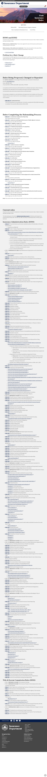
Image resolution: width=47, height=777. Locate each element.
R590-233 (7, 187)
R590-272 (7, 116)
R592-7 (7, 688)
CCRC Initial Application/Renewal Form (16, 633)
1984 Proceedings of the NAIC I (15, 286)
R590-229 (7, 527)
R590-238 (7, 144)
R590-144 (7, 339)
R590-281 (7, 649)
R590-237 (7, 549)
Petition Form (8, 62)
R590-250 (7, 581)
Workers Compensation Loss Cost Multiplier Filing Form (20, 502)
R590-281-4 (8, 123)
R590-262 (7, 601)
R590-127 (7, 318)
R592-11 (7, 194)
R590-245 (7, 567)
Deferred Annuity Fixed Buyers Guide (16, 530)
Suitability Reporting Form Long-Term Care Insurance (19, 385)
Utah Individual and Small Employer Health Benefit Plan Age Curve (22, 642)
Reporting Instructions (13, 656)
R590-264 (7, 605)
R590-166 (7, 415)
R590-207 (7, 459)
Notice (10, 618)
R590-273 (7, 629)
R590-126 (7, 184)
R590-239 (7, 552)
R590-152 (7, 397)
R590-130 (7, 326)
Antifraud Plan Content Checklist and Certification (19, 484)
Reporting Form (12, 654)
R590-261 (7, 171)
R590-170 (7, 420)
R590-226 (7, 506)
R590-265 (7, 606)
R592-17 (7, 712)
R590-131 (7, 328)
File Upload (26, 741)
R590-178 (7, 428)
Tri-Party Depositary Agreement (15, 298)
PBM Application (12, 652)
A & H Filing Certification (13, 478)
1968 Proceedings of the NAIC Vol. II (16, 268)
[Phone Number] (19, 720)
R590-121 (7, 311)
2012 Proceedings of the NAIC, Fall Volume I (17, 288)
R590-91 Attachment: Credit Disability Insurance (18, 267)
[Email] (16, 720)
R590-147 (7, 365)
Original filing (11, 143)
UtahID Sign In (24, 6)
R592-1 (7, 154)
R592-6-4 (7, 126)
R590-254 (7, 588)
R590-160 (7, 407)
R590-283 (7, 659)
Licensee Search (27, 735)
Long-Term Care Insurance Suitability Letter (17, 375)
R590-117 (7, 308)
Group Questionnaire (13, 509)
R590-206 (7, 456)
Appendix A (10, 486)
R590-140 (7, 334)
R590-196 (7, 446)
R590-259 (7, 591)
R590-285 (7, 133)
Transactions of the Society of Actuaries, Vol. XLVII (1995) (20, 290)
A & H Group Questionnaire (14, 479)
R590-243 (7, 562)
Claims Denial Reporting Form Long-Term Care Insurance (20, 369)
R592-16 (7, 710)
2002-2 (10, 270)
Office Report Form (12, 698)
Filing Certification (12, 507)
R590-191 (7, 438)
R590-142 (7, 336)
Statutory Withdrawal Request (15, 301)
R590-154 (7, 398)
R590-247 (7, 572)
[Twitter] (11, 720)
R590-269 (7, 621)
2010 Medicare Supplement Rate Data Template (18, 364)
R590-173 (7, 423)
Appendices (11, 273)
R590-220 (7, 473)
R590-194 (7, 441)
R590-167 (7, 417)
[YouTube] (14, 720)
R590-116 (7, 306)
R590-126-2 (8, 130)
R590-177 (7, 426)
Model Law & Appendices (13, 458)
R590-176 (7, 425)
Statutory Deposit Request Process (15, 296)
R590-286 (7, 191)
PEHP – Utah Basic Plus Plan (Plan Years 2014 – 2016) (19, 609)
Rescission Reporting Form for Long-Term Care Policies (20, 384)
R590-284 (7, 664)
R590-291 (7, 677)
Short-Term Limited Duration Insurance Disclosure (19, 669)
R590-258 (7, 590)
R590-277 (7, 179)
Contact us (27, 731)
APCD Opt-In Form (12, 603)
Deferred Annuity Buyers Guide (14, 529)
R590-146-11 (8, 164)
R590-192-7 (8, 158)
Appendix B (10, 488)
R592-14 (7, 703)
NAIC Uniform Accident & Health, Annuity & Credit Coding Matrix (21, 481)
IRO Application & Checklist (14, 600)
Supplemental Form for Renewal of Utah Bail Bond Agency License (22, 435)
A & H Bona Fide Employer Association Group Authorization (20, 474)
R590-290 (7, 168)
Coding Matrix (11, 512)
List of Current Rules (9, 52)
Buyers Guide (11, 255)
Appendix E (10, 492)
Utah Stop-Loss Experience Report (15, 619)
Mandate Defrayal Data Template (15, 662)
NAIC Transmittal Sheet (13, 499)
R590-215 (7, 466)
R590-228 (7, 522)
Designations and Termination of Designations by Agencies (20, 565)
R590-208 (7, 461)
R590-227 (7, 514)
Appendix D (10, 491)
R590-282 (7, 651)
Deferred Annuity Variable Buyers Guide (16, 532)
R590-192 (7, 440)
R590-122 (7, 313)
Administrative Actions (28, 739)
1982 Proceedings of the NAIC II (15, 285)
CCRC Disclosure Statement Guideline (16, 631)
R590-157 (7, 405)
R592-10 (7, 695)
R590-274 (7, 120)
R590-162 (7, 410)
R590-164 (7, 412)
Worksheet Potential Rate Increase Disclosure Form (19, 390)
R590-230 (7, 534)
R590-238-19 (8, 100)
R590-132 (7, 331)
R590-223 (7, 494)
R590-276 (7, 638)
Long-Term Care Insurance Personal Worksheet (18, 372)
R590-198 (7, 450)
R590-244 (7, 563)
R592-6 (7, 687)
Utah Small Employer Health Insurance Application (19, 575)
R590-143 (7, 337)
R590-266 (7, 608)
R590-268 (7, 614)
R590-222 (7, 483)
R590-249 (7, 580)
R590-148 (7, 367)
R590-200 (7, 453)
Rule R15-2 (8, 66)
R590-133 (7, 332)
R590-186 (7, 433)
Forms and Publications (28, 738)
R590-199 (7, 451)
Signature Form (11, 657)
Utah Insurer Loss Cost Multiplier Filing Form (18, 504)
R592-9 (7, 693)
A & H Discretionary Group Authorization (17, 476)
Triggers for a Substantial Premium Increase (17, 389)
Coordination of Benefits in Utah (15, 329)
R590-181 (7, 430)
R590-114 (7, 304)
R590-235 (7, 547)
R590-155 (7, 400)
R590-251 (7, 583)
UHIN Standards (11, 413)
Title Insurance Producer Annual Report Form (18, 702)
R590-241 (7, 557)
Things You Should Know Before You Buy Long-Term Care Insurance (22, 387)
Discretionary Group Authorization (15, 511)
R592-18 (7, 136)
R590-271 (7, 624)
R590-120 (7, 309)
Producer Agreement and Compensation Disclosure (19, 577)
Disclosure (10, 616)
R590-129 (7, 323)
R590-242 (7, 560)
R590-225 (7, 497)
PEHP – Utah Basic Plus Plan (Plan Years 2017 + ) (18, 611)
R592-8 (7, 690)
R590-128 (7, 319)
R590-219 (7, 471)
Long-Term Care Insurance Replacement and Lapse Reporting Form (22, 374)
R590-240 (7, 553)
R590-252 (7, 586)
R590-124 (7, 314)
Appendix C (10, 489)
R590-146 (7, 341)
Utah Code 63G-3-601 (10, 64)
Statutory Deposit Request (14, 300)
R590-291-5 (8, 140)
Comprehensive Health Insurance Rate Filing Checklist (20, 418)
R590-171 (7, 422)
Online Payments (27, 737)
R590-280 (7, 647)
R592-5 (7, 174)
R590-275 (7, 636)
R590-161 (7, 408)
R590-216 (7, 468)
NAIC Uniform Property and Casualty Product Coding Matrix (21, 501)
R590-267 (7, 151)
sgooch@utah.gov (10, 81)
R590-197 (7, 448)
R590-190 (7, 436)
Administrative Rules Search (23, 216)
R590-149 (7, 392)
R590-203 (7, 161)
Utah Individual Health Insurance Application (18, 573)
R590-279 (7, 646)
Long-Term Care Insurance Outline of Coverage (18, 370)
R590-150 (7, 394)
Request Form (11, 598)
